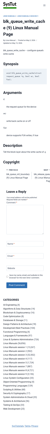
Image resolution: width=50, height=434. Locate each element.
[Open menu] (44, 5)
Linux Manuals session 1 (15, 347)
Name (11, 243)
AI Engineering (10, 305)
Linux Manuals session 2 (15, 351)
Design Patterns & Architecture (17, 324)
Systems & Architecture (14, 401)
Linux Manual (10, 40)
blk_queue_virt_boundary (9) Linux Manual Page (18, 174)
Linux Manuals (9, 16)
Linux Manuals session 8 (15, 370)
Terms (27, 426)
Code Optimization (12, 316)
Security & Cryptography (14, 393)
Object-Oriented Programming (17, 382)
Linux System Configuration (16, 378)
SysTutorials (18, 426)
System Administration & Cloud (18, 397)
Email (10, 256)
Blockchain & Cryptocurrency (16, 312)
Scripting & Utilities (12, 389)
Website (11, 268)
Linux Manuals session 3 (15, 355)
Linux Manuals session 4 (15, 358)
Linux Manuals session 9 (27, 16)
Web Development (11, 409)
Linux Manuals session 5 (15, 362)
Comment (11, 202)
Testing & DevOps (11, 405)
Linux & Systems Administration (18, 339)
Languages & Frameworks (15, 335)
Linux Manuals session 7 (15, 366)
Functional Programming (15, 332)
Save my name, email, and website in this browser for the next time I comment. (26, 276)
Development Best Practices (16, 328)
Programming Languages (15, 385)
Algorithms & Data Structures (17, 309)
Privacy (34, 426)
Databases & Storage (13, 320)
